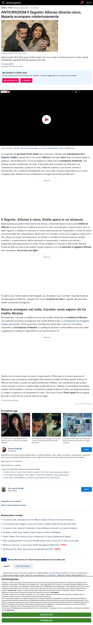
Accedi (89, 2)
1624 (45, 584)
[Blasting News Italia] (13, 2)
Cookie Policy (10, 610)
